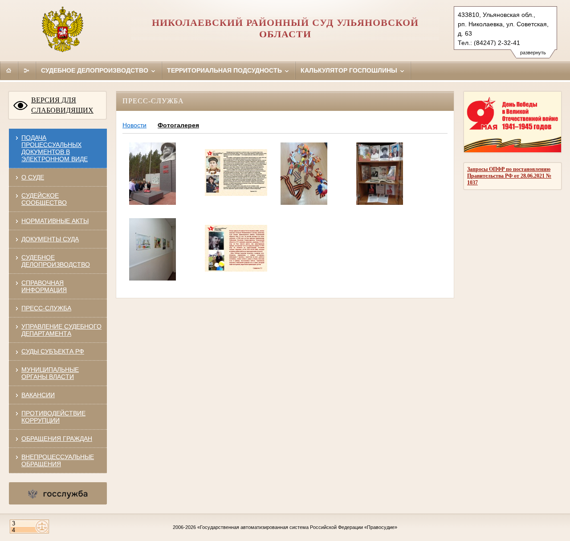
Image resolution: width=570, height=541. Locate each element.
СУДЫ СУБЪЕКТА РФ (52, 351)
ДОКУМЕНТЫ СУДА (50, 239)
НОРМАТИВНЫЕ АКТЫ (55, 220)
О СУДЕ (32, 177)
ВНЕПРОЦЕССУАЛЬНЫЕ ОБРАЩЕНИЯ (57, 460)
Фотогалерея (178, 125)
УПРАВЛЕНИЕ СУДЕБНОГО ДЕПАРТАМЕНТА (61, 330)
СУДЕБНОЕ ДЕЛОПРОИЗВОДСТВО (55, 261)
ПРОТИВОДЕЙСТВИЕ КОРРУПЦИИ (53, 417)
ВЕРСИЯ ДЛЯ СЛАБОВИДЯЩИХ (62, 105)
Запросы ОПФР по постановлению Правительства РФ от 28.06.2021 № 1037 (509, 176)
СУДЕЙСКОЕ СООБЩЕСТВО (44, 199)
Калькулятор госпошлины (350, 70)
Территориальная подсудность (225, 70)
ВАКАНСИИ (38, 395)
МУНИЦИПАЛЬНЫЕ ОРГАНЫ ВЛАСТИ (50, 373)
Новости (134, 125)
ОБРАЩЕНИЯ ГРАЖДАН (56, 438)
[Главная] (9, 70)
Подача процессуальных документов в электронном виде (54, 148)
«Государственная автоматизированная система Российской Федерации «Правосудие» (297, 527)
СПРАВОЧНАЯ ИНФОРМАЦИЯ (44, 286)
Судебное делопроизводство (95, 70)
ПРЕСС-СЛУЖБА (46, 308)
